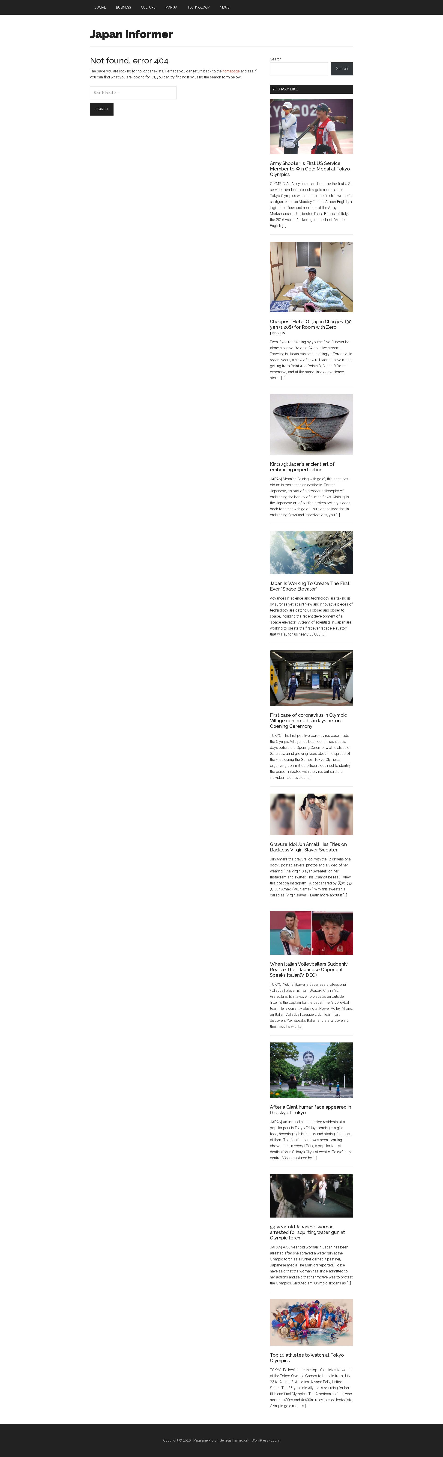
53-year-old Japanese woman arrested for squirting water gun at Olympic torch (307, 1232)
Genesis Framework (234, 1440)
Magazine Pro (203, 1440)
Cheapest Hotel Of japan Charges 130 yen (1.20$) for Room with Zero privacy (311, 327)
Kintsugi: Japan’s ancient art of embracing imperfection (302, 466)
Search (275, 59)
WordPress (259, 1440)
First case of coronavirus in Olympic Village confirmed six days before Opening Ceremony (308, 720)
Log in (275, 1440)
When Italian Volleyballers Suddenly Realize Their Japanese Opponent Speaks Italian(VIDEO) (308, 969)
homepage (231, 71)
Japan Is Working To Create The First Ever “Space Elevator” (310, 586)
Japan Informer (131, 34)
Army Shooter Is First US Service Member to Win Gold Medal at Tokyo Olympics (310, 169)
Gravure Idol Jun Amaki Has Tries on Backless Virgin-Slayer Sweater (308, 847)
